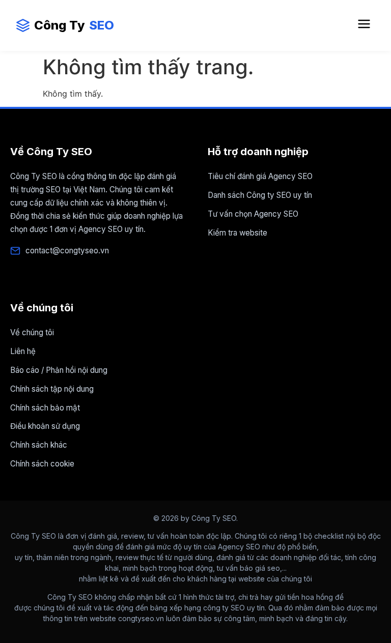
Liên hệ (23, 351)
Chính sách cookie (42, 464)
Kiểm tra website (237, 233)
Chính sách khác (38, 445)
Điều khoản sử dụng (45, 426)
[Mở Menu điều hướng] (364, 25)
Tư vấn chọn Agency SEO (253, 214)
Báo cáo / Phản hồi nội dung (58, 370)
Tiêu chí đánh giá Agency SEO (260, 176)
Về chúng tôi (32, 332)
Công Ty (74, 25)
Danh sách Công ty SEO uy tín (260, 195)
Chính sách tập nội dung (52, 389)
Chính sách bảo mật (45, 408)
